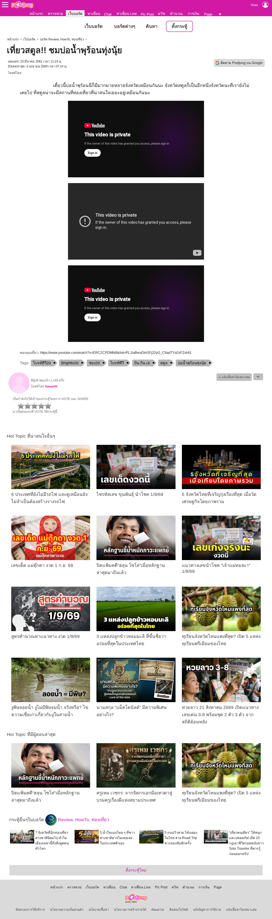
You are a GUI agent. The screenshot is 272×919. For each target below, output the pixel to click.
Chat (108, 14)
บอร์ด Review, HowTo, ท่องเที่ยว (62, 39)
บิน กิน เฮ (142, 363)
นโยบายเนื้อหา (99, 909)
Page (208, 14)
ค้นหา (151, 26)
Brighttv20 (69, 363)
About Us (157, 909)
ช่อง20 (94, 363)
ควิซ (161, 13)
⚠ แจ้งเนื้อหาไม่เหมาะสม (234, 377)
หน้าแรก (36, 13)
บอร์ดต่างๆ (124, 26)
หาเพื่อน (94, 13)
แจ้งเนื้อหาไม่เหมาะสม (241, 909)
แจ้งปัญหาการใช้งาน (207, 909)
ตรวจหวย (55, 13)
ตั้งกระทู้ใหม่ (136, 870)
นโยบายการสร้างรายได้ (130, 909)
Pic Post (147, 14)
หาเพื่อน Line (126, 13)
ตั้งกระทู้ (179, 26)
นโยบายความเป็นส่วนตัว (67, 909)
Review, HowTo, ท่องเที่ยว (83, 819)
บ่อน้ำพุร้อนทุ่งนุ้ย (192, 363)
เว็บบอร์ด (75, 13)
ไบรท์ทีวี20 (42, 363)
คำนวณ (176, 13)
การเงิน (193, 13)
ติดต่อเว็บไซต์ (178, 909)
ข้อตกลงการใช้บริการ (30, 909)
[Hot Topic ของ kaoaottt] (19, 392)
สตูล (163, 363)
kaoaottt (51, 386)
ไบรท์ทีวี (117, 363)
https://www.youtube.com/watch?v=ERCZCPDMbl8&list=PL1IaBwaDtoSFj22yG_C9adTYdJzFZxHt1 (115, 352)
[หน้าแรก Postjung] (22, 4)
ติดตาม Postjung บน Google (242, 63)
